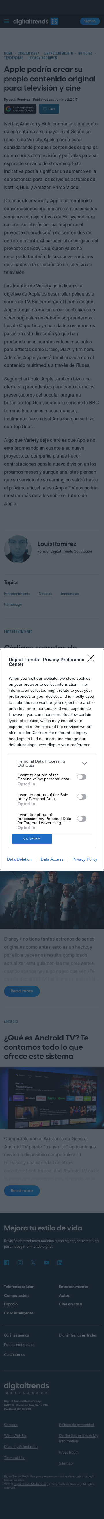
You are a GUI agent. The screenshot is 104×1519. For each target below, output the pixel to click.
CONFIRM (32, 838)
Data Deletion (19, 859)
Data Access (52, 859)
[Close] (92, 660)
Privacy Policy (84, 859)
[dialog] (52, 759)
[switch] (81, 777)
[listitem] (52, 763)
